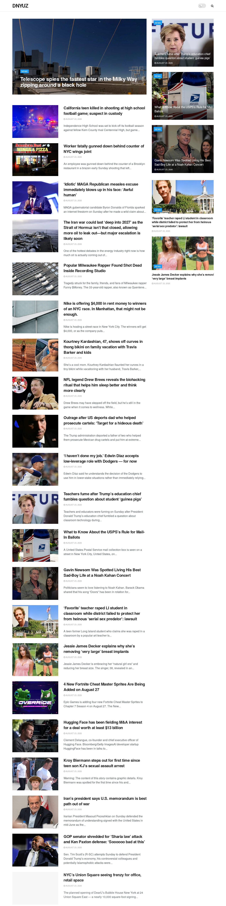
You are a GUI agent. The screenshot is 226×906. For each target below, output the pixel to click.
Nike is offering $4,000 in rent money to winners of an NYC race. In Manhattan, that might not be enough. (105, 308)
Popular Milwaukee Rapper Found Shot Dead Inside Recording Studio (103, 267)
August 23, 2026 (30, 91)
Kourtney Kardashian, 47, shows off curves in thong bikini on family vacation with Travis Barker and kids (103, 346)
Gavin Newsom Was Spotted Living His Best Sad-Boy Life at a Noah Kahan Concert (102, 572)
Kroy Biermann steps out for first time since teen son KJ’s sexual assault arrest (102, 762)
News (25, 71)
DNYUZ (20, 5)
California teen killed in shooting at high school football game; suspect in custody (104, 110)
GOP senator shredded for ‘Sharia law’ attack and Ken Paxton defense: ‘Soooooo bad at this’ (104, 839)
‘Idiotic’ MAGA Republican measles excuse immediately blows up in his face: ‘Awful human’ (101, 189)
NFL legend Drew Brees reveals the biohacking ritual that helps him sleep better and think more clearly (104, 385)
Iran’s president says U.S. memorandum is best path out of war (105, 801)
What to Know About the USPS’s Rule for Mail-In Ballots (104, 534)
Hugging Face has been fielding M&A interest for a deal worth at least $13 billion (103, 724)
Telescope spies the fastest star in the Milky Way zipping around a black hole (78, 81)
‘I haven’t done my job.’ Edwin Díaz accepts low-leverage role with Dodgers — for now (101, 458)
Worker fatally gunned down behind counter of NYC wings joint (104, 148)
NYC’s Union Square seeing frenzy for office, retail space (102, 877)
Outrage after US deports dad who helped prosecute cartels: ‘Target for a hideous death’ (103, 420)
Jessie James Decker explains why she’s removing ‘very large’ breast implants (99, 648)
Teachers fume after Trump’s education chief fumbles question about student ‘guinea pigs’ (103, 496)
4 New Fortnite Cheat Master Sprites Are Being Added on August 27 (104, 686)
